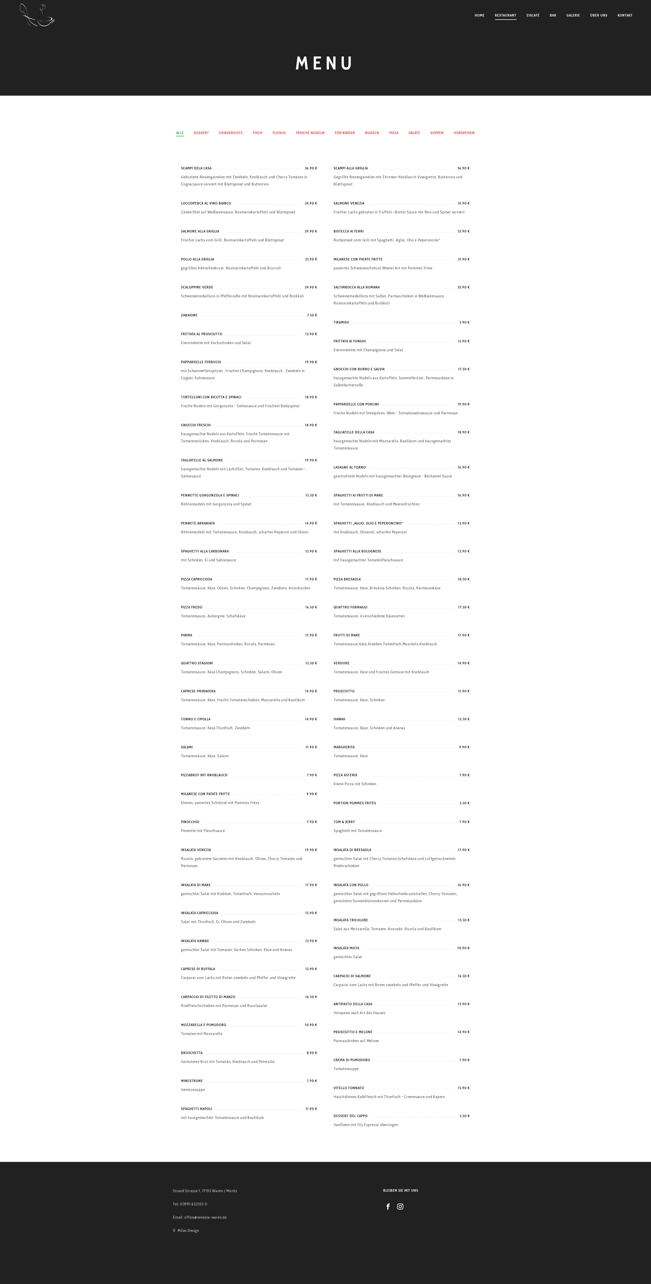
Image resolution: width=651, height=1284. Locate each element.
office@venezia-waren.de (205, 1217)
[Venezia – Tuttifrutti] (37, 15)
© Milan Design (186, 1230)
